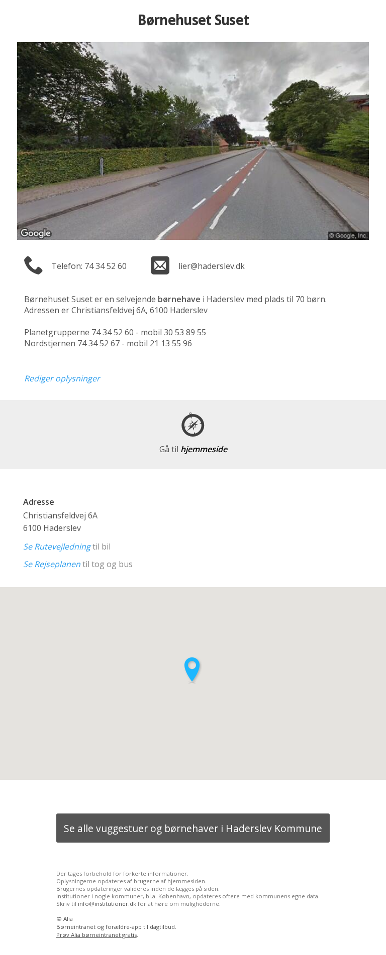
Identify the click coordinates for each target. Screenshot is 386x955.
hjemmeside (193, 449)
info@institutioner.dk (107, 903)
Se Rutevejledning (56, 546)
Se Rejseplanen (51, 564)
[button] (193, 670)
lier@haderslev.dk (211, 265)
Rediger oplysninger (62, 378)
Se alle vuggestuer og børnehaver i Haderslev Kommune (193, 828)
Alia (68, 918)
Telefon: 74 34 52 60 (89, 265)
